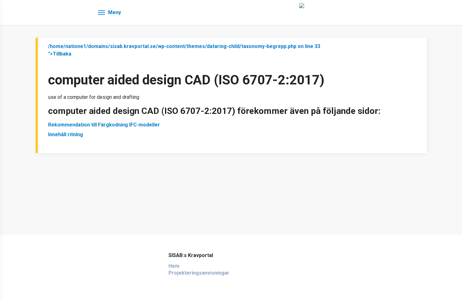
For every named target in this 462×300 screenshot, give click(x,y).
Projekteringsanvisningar (198, 273)
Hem (173, 266)
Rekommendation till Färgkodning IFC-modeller (104, 125)
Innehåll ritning (65, 134)
